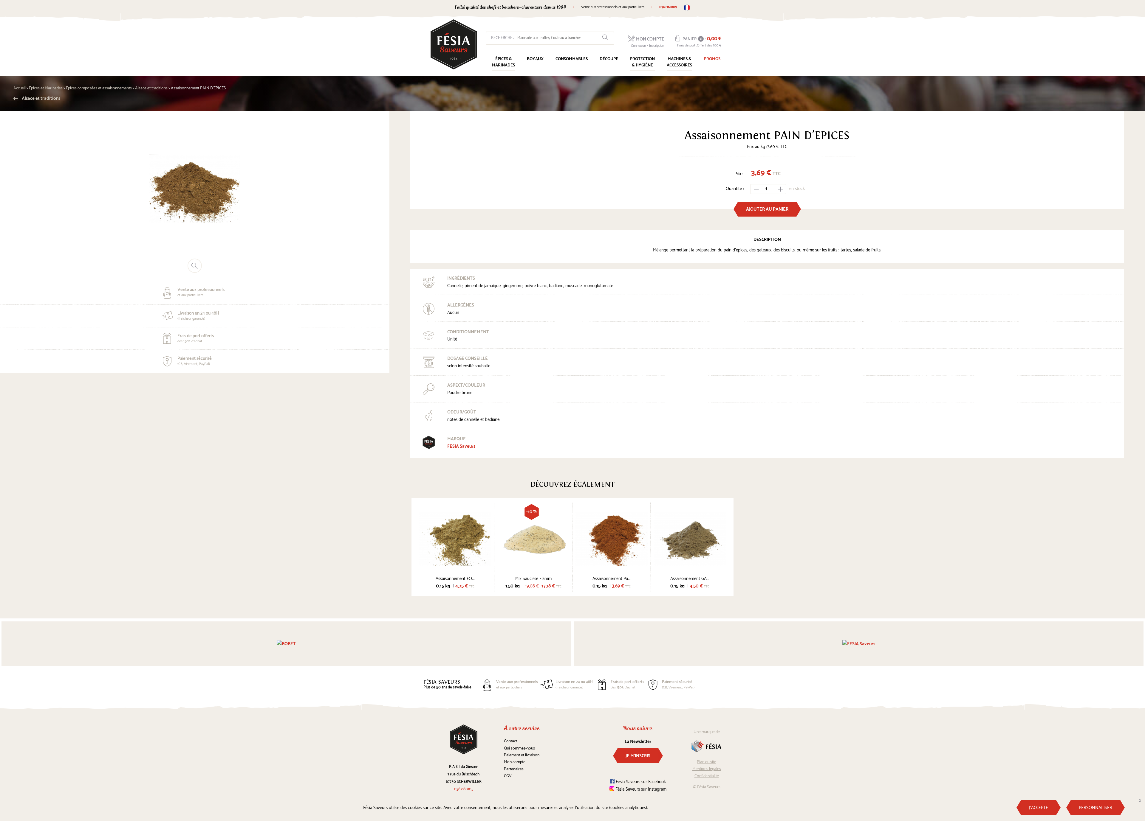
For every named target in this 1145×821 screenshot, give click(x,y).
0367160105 (668, 7)
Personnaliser (1095, 807)
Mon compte (514, 762)
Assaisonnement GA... (689, 578)
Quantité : (735, 188)
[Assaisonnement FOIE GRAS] (455, 539)
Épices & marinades (503, 62)
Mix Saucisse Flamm (533, 578)
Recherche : (502, 38)
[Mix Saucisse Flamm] (533, 539)
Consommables (572, 59)
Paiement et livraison (521, 755)
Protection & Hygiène (642, 62)
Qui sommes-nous (519, 748)
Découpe (609, 59)
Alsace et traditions (40, 98)
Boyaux (535, 59)
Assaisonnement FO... (455, 578)
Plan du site (706, 762)
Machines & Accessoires (679, 62)
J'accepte (1038, 807)
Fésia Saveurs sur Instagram (640, 789)
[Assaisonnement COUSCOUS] (611, 539)
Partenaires (514, 769)
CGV (508, 776)
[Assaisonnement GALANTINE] (690, 539)
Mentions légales (706, 769)
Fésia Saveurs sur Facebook (640, 782)
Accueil (19, 88)
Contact (510, 741)
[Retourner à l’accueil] (454, 44)
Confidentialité (706, 776)
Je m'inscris (638, 756)
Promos (712, 59)
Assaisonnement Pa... (611, 578)
